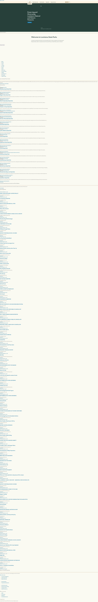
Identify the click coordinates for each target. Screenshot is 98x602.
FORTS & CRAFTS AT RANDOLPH (7, 288)
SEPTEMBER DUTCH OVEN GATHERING (8, 395)
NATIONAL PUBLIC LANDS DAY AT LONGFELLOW (10, 324)
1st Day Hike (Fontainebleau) (5, 238)
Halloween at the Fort (4, 360)
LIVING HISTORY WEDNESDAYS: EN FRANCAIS (10, 560)
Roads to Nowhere (3, 405)
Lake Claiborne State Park (5, 130)
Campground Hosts (4, 587)
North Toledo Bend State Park (6, 100)
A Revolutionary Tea (4, 464)
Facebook (65, 2)
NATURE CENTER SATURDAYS (6, 425)
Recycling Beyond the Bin (5, 268)
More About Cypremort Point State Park (5, 145)
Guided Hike (2, 339)
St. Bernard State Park (4, 154)
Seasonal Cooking (3, 258)
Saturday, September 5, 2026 (4, 338)
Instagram (66, 2)
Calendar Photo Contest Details (4, 83)
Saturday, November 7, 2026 (3, 272)
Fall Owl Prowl (3, 283)
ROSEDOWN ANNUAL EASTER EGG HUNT (9, 509)
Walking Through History (5, 228)
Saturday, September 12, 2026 (4, 191)
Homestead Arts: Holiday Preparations (7, 450)
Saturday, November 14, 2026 (4, 433)
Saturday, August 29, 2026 (3, 241)
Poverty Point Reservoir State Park (7, 171)
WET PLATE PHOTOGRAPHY (6, 469)
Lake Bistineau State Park (5, 160)
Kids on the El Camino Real (5, 253)
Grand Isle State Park (4, 124)
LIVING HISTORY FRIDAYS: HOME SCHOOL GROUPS (11, 213)
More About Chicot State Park (4, 139)
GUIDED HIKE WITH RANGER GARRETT (8, 440)
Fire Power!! (2, 294)
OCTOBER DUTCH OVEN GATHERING (8, 380)
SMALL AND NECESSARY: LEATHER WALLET (9, 193)
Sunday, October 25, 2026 (3, 528)
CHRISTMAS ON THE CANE (5, 223)
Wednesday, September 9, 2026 (4, 558)
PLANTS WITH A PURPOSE (5, 334)
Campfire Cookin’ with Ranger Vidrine (7, 445)
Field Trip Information (4, 585)
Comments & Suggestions (5, 576)
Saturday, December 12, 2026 (4, 459)
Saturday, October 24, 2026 (3, 297)
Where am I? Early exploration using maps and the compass (12, 474)
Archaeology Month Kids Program (7, 390)
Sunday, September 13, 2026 (3, 363)
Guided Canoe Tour (4, 385)
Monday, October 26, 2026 (3, 497)
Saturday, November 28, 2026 (4, 282)
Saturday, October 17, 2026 (3, 227)
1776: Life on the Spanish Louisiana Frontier (8, 375)
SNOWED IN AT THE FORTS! (6, 460)
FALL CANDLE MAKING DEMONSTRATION (9, 314)
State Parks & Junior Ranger (5, 586)
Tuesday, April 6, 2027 (3, 518)
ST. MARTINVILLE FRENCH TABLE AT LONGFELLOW (10, 319)
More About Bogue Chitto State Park (5, 98)
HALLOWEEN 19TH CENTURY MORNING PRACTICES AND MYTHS (14, 499)
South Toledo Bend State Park (6, 112)
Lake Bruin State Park (4, 177)
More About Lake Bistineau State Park (5, 163)
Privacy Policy (3, 594)
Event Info (1, 206)
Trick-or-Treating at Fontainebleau (7, 565)
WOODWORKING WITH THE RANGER (8, 365)
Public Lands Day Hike (4, 263)
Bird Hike (2, 354)
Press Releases (2, 188)
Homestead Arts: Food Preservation (7, 344)
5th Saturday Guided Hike (5, 278)
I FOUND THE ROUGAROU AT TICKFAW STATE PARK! (11, 410)
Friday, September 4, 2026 (3, 212)
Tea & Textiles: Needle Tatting (6, 435)
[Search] (69, 2)
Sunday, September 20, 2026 (4, 399)
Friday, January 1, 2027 (3, 236)
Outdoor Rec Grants (4, 577)
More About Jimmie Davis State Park (5, 169)
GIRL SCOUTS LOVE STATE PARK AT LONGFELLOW (10, 309)
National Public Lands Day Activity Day (8, 514)
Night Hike (2, 555)
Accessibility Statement (5, 596)
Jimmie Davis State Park (5, 166)
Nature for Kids (3, 370)
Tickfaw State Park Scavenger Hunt (7, 243)
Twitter (68, 2)
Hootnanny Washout (4, 524)
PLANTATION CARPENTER (5, 299)
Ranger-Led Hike (3, 494)
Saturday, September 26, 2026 (4, 246)
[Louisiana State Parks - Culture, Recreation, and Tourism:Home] (29, 2)
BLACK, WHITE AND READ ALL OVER (7, 203)
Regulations (3, 595)
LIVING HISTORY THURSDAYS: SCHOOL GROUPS (10, 539)
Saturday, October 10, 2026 (3, 207)
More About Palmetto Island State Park (5, 92)
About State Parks (4, 581)
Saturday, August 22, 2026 (3, 333)
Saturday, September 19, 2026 (4, 287)
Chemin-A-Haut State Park (6, 106)
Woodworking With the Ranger (6, 218)
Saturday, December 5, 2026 (3, 222)
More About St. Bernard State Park (4, 157)
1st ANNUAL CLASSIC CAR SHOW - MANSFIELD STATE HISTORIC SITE (14, 480)
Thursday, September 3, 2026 (4, 538)
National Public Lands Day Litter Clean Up (8, 248)
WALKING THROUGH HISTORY (6, 349)
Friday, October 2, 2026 (3, 302)
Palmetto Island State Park (5, 89)
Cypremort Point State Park (6, 142)
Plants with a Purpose (4, 208)
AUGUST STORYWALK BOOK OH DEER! (8, 484)
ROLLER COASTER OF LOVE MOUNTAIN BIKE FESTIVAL (11, 304)
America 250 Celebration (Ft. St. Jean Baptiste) (9, 545)
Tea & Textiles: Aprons (4, 329)
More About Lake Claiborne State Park (5, 133)
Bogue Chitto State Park (5, 95)
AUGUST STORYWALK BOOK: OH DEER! (8, 233)
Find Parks (29, 22)
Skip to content (2, 0)
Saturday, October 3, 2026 (3, 312)
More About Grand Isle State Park (4, 127)
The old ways (2, 273)
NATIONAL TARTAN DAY (5, 519)
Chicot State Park (4, 136)
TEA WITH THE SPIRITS (5, 430)
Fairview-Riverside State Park (6, 118)
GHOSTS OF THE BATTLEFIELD (6, 529)
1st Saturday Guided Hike (5, 198)
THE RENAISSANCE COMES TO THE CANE (8, 489)
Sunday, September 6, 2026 (3, 292)
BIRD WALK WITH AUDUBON (6, 455)
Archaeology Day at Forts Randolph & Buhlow (9, 415)
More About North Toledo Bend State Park (5, 104)
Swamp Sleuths (3, 400)
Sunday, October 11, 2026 (3, 217)
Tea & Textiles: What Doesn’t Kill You (7, 421)
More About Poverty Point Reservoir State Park (6, 175)
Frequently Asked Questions (5, 582)
